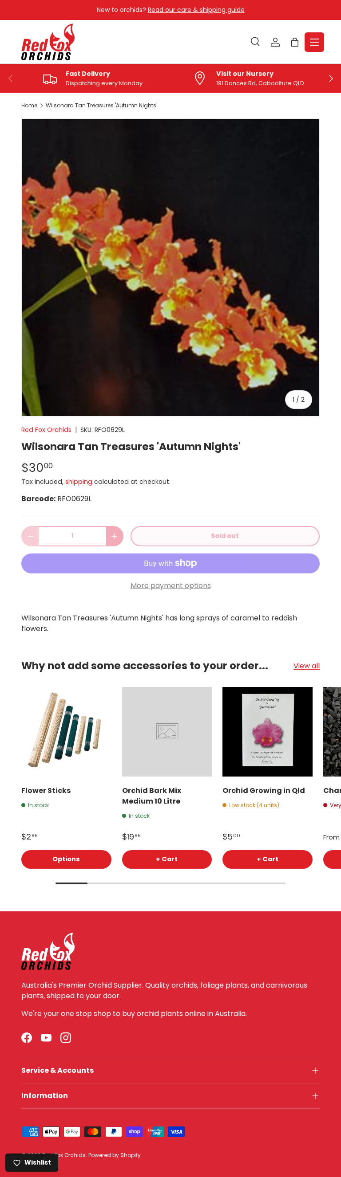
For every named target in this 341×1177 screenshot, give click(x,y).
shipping (78, 481)
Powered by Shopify (114, 1155)
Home (29, 105)
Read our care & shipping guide (196, 9)
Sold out (225, 535)
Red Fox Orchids (46, 429)
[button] (295, 42)
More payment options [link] (171, 586)
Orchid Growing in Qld (263, 790)
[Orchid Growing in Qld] (267, 732)
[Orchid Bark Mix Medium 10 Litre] (167, 732)
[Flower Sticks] (66, 732)
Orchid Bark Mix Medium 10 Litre (151, 795)
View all (306, 666)
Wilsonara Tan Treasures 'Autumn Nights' (101, 105)
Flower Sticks (46, 790)
